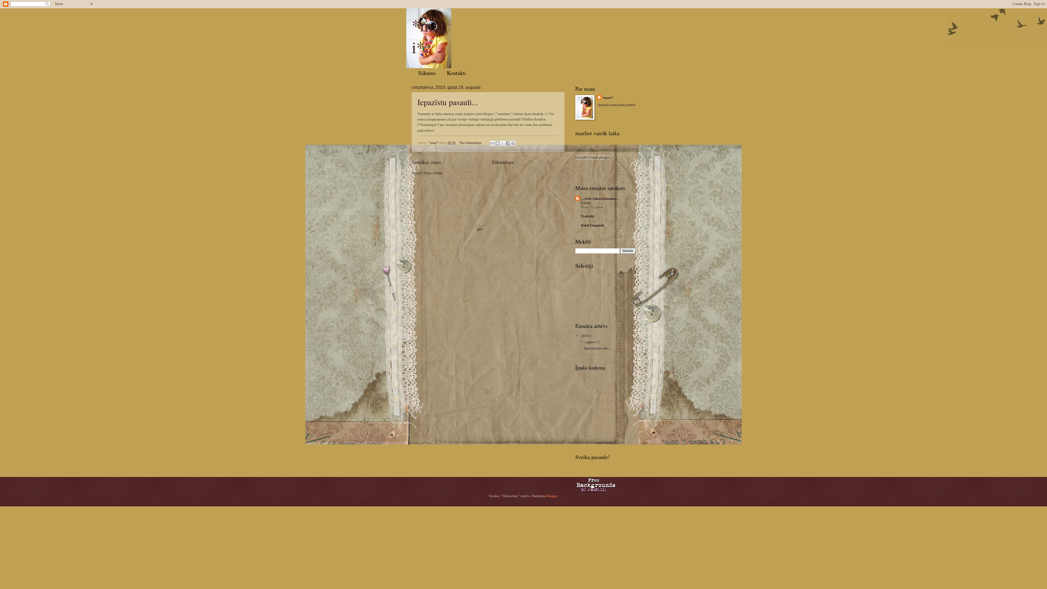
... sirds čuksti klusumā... (599, 198)
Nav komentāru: (471, 142)
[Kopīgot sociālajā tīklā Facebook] (508, 143)
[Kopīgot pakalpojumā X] (503, 143)
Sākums (427, 73)
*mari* (608, 97)
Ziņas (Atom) (433, 172)
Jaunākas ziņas (426, 162)
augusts (590, 341)
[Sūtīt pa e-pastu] (492, 143)
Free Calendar (605, 443)
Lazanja (586, 202)
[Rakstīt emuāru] (497, 143)
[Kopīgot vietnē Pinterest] (513, 143)
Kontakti (456, 73)
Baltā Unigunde (592, 225)
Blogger (552, 495)
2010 (584, 335)
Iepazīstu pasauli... (447, 101)
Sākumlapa (503, 162)
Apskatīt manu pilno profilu (616, 104)
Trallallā (587, 216)
